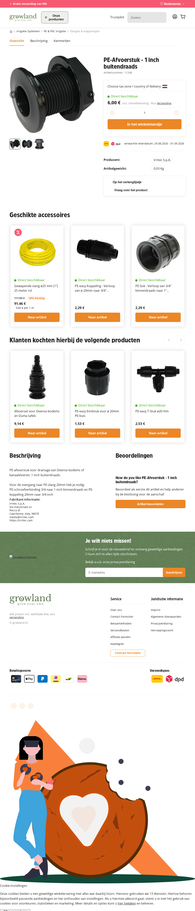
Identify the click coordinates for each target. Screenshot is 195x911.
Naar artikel (37, 317)
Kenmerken (62, 41)
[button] (15, 144)
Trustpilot (117, 17)
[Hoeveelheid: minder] (112, 112)
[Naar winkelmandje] (182, 17)
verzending (17, 617)
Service (115, 599)
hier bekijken (127, 903)
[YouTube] (22, 706)
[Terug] (13, 94)
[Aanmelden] (175, 18)
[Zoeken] (161, 17)
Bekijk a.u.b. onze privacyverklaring (110, 562)
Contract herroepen (128, 653)
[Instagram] (31, 706)
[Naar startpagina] (23, 17)
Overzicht (17, 41)
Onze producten (56, 17)
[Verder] (91, 94)
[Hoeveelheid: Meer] (176, 112)
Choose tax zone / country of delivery (134, 86)
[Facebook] (14, 706)
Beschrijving (39, 41)
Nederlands (172, 4)
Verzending (164, 103)
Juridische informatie (167, 599)
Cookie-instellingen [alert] (13, 886)
